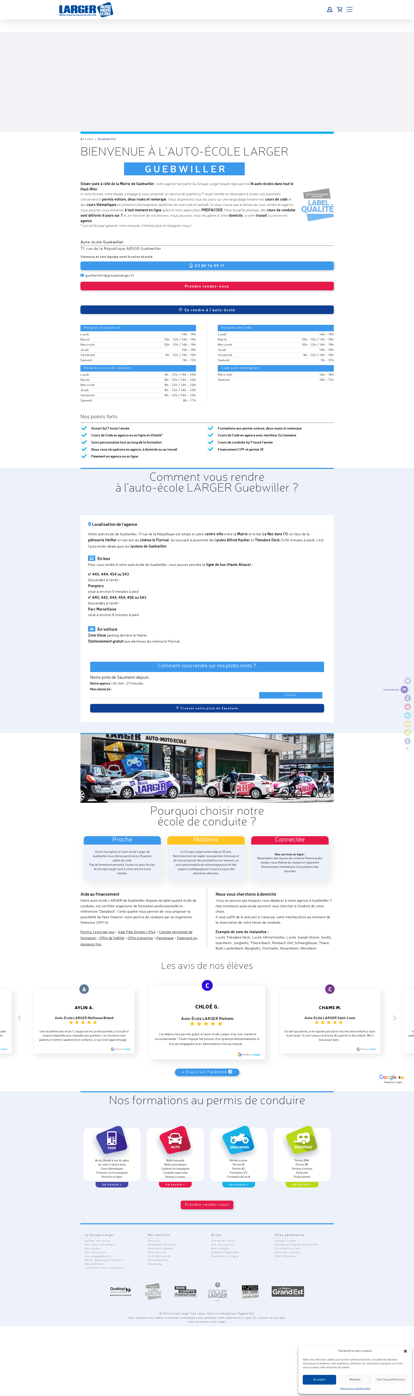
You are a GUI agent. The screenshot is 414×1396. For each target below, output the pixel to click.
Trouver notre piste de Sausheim (208, 698)
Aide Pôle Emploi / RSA (137, 922)
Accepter (319, 1379)
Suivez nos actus (98, 1214)
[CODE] (407, 698)
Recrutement (94, 1237)
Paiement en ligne (225, 1230)
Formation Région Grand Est (296, 1218)
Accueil (87, 139)
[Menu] (349, 9)
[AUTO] (407, 706)
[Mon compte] (330, 9)
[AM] (407, 724)
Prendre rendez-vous (207, 285)
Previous (19, 1007)
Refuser (355, 1379)
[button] (405, 1351)
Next (394, 1007)
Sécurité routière (288, 1226)
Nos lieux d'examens (100, 1218)
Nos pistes (93, 1222)
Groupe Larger (285, 1214)
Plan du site (157, 1226)
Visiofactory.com (287, 1222)
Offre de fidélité (111, 928)
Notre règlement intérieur (104, 1234)
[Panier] (339, 9)
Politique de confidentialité (355, 1388)
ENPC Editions (285, 1230)
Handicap (155, 1237)
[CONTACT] (407, 681)
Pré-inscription (223, 1218)
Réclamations (158, 1234)
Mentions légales (161, 1222)
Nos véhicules (95, 1226)
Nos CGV (154, 1214)
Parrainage (165, 928)
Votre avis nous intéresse (104, 1241)
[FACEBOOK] (407, 741)
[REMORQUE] (407, 732)
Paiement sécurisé (162, 1218)
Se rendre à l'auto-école (209, 299)
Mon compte (220, 1222)
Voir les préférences (390, 1379)
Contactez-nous (223, 1214)
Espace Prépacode (225, 1226)
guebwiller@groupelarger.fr (108, 275)
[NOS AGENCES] (404, 689)
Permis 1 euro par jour (97, 922)
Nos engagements (98, 1230)
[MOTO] (407, 715)
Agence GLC (246, 1287)
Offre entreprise (140, 928)
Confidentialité (159, 1230)
